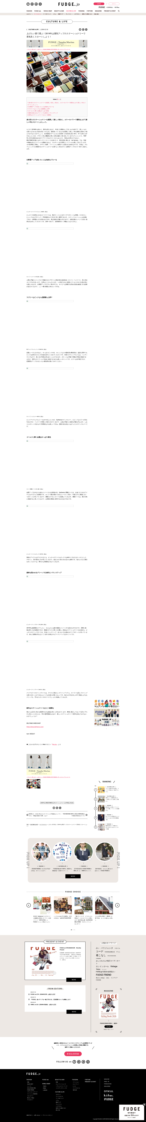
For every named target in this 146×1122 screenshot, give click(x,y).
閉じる (58, 99)
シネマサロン (77, 14)
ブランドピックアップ (32, 1092)
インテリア (114, 978)
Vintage (113, 966)
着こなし (101, 955)
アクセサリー (30, 1100)
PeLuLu (54, 744)
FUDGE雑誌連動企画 (110, 952)
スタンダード (30, 1096)
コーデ (99, 951)
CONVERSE (98, 958)
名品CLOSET (30, 1084)
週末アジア (60, 14)
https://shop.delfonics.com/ (35, 727)
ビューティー (76, 1084)
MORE (74, 980)
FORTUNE (90, 11)
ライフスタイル (37, 14)
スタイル (117, 948)
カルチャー (29, 14)
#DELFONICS (49, 803)
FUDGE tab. (37, 11)
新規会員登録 (73, 1053)
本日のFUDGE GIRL (112, 956)
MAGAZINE (98, 11)
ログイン (114, 4)
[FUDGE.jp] (69, 4)
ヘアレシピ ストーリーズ (61, 1086)
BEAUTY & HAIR (59, 11)
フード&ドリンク (47, 14)
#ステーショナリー (59, 803)
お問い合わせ (37, 1115)
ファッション (76, 1082)
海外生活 (75, 1090)
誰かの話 (96, 14)
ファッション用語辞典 (32, 1094)
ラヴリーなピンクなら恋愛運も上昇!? (38, 109)
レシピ (74, 1086)
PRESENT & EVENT (110, 11)
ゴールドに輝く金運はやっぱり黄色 (38, 111)
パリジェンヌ (107, 948)
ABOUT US (29, 1115)
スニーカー (104, 969)
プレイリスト (69, 14)
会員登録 (99, 4)
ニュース (29, 1086)
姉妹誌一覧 (106, 1081)
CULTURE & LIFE (71, 11)
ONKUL (107, 978)
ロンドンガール (102, 966)
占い (97, 948)
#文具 (71, 803)
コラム (54, 14)
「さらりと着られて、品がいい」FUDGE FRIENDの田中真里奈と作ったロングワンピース (48, 49)
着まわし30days (100, 978)
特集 (28, 1082)
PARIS (44, 1088)
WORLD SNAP (48, 11)
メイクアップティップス (61, 1088)
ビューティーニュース (61, 1084)
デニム (118, 952)
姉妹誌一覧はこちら (108, 1029)
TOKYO (44, 1086)
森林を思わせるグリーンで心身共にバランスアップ (42, 113)
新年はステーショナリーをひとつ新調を (39, 115)
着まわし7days (30, 1098)
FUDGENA (81, 11)
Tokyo (98, 969)
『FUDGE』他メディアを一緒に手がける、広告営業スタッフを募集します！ (51, 999)
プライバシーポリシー (47, 1115)
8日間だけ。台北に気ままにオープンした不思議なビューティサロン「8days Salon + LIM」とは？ (45, 815)
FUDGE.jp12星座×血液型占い (105, 972)
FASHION (29, 11)
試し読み (109, 1026)
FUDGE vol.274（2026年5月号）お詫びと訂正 (43, 994)
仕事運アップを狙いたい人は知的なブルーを (40, 107)
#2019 (42, 803)
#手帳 (67, 803)
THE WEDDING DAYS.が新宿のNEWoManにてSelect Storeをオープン (74, 815)
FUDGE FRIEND (103, 975)
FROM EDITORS (107, 1084)
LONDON (45, 1090)
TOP (28, 824)
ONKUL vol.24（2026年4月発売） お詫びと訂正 (43, 1004)
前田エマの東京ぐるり (87, 14)
